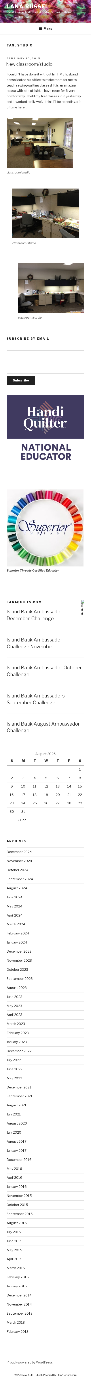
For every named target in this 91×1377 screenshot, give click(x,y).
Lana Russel (28, 6)
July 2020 (14, 1132)
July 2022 (14, 1060)
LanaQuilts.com (24, 602)
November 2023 (19, 961)
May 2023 (14, 1006)
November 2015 (19, 1196)
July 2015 (14, 1232)
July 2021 (14, 1114)
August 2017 (17, 1142)
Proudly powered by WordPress (30, 1362)
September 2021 (19, 1096)
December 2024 (19, 852)
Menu (48, 29)
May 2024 (14, 906)
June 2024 (15, 897)
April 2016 (14, 1178)
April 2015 (14, 1259)
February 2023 (18, 1033)
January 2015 (17, 1286)
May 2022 (14, 1078)
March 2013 (16, 1323)
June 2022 (14, 1069)
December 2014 (19, 1295)
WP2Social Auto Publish (28, 1375)
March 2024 (16, 924)
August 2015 (17, 1223)
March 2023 (16, 1024)
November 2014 (19, 1304)
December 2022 (19, 1051)
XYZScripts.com (67, 1375)
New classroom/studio (29, 64)
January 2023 (17, 1042)
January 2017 (17, 1151)
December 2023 (19, 951)
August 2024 (17, 888)
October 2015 (17, 1205)
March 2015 (16, 1268)
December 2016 (19, 1160)
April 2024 (15, 915)
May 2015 (14, 1250)
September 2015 (20, 1214)
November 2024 (19, 861)
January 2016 (17, 1187)
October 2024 (17, 870)
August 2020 (17, 1123)
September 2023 (20, 979)
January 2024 (17, 942)
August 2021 (17, 1105)
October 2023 (17, 970)
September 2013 (19, 1313)
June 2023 (14, 997)
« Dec (22, 820)
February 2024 (18, 933)
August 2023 (17, 988)
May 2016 (14, 1169)
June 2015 (14, 1241)
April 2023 (14, 1015)
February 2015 (18, 1277)
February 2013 (17, 1332)
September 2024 (20, 879)
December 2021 (19, 1087)
